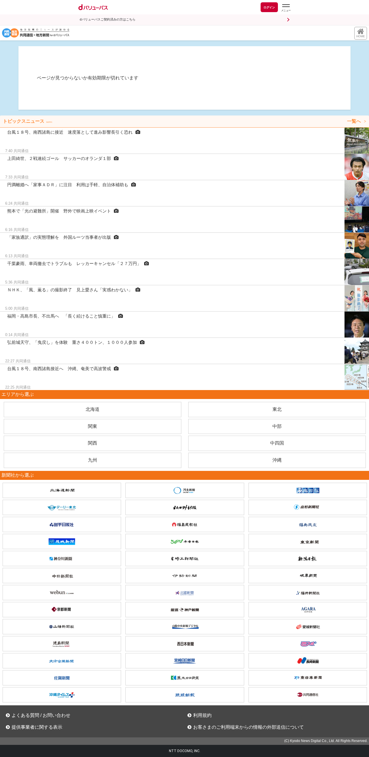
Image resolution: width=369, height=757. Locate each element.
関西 (92, 443)
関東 (92, 426)
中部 (277, 426)
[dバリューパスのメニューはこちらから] (286, 8)
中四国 (277, 443)
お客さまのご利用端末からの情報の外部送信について (248, 727)
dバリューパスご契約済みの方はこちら (107, 19)
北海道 (92, 409)
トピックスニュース (182, 121)
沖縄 (277, 460)
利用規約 (202, 715)
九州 (92, 460)
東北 (277, 409)
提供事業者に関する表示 (37, 727)
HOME (360, 36)
